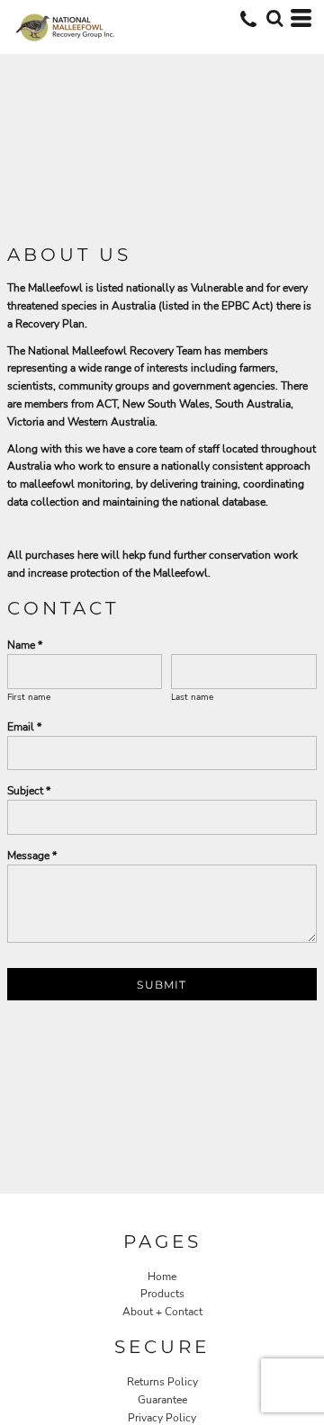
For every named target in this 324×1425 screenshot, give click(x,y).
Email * (24, 727)
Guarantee (162, 1400)
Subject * (28, 791)
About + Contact (162, 1311)
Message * (32, 855)
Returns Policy (162, 1382)
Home (162, 1276)
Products (162, 1293)
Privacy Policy (162, 1418)
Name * (24, 645)
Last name (192, 697)
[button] (275, 18)
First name (28, 697)
